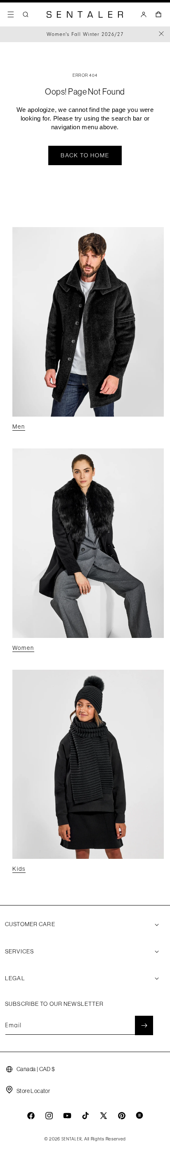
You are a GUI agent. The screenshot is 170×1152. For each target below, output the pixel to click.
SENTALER (71, 1139)
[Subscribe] (144, 1025)
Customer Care (30, 924)
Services (19, 951)
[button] (10, 14)
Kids (19, 868)
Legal (15, 978)
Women (23, 648)
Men (18, 426)
